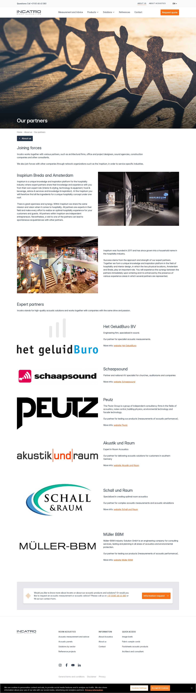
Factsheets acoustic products (135, 646)
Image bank (127, 637)
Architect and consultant (132, 651)
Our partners (39, 132)
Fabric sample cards (131, 641)
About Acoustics (157, 3)
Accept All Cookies (160, 688)
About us (141, 3)
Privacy (102, 677)
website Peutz (120, 425)
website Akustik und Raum (126, 465)
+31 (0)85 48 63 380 (116, 595)
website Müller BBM (123, 560)
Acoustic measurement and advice (74, 637)
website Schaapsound (124, 381)
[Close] (192, 688)
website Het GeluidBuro (125, 345)
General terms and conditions (72, 677)
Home (19, 132)
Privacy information (94, 690)
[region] (98, 688)
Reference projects (67, 651)
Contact (102, 646)
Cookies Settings (139, 688)
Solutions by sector (67, 646)
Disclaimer (91, 677)
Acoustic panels (66, 641)
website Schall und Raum (126, 509)
